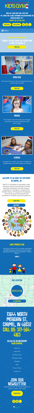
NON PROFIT (16, 205)
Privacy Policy (17, 368)
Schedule (17, 361)
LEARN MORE (16, 201)
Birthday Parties (17, 358)
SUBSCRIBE (17, 393)
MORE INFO (17, 47)
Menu (6, 31)
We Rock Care (17, 354)
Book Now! (7, 25)
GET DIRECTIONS (17, 301)
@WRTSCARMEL (17, 343)
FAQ (17, 364)
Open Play (17, 351)
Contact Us (17, 371)
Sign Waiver (16, 25)
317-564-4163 (21, 20)
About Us (17, 348)
